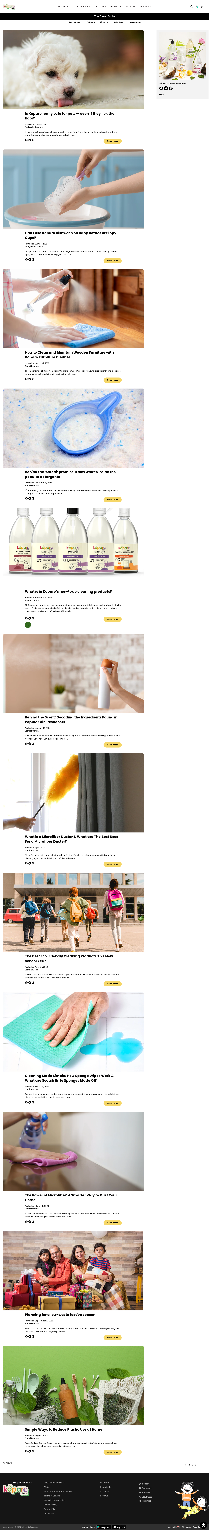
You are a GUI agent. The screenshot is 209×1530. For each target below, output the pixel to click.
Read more (112, 141)
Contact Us (49, 1509)
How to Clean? (75, 22)
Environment (135, 22)
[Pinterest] (145, 1501)
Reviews (104, 1496)
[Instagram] (145, 1497)
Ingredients (105, 1487)
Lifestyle (104, 22)
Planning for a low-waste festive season (60, 1314)
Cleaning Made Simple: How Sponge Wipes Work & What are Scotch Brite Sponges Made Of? (69, 1078)
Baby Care (118, 22)
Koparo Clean (8, 1527)
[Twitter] (144, 1484)
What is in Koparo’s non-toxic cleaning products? (68, 591)
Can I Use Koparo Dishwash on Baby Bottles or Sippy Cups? (70, 235)
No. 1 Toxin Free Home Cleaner (58, 1491)
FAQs (46, 1487)
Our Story (104, 1482)
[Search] (192, 6)
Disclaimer (49, 1513)
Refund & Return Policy (54, 1500)
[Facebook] (145, 1488)
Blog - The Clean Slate (54, 1482)
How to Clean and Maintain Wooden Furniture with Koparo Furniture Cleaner (69, 355)
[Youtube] (144, 1492)
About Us (104, 1491)
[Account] (198, 6)
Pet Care (91, 22)
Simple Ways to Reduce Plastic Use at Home (63, 1429)
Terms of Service (52, 1496)
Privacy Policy (50, 1504)
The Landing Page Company (194, 1527)
